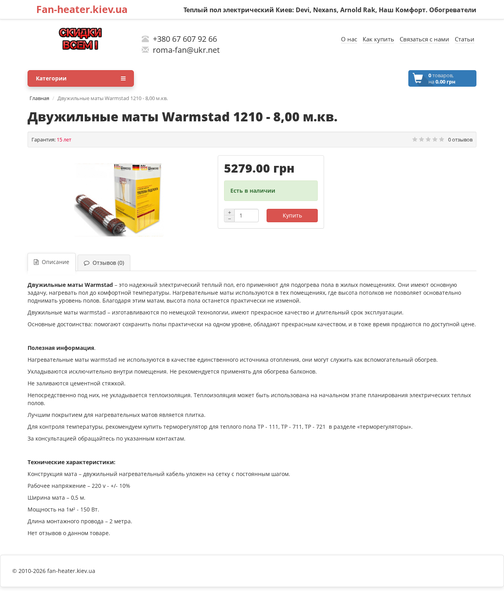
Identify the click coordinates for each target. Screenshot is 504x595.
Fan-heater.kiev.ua (82, 9)
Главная (39, 98)
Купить (292, 215)
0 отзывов (460, 139)
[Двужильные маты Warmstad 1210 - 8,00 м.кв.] (119, 200)
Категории (51, 78)
